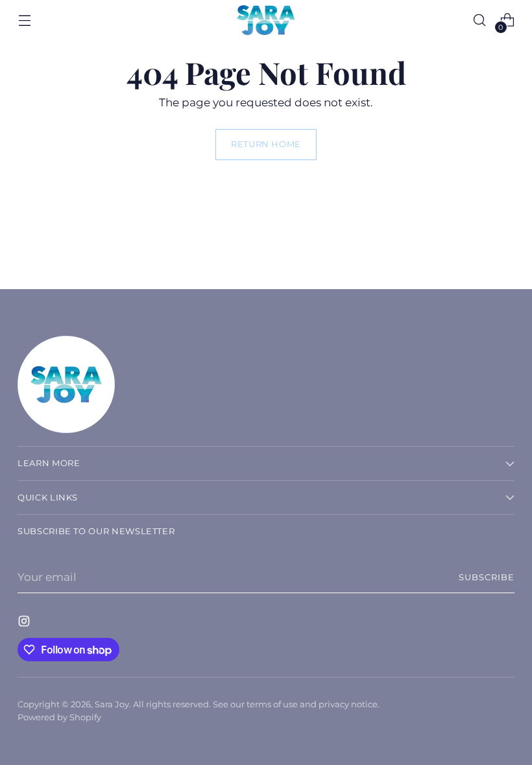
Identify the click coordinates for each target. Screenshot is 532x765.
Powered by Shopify (59, 717)
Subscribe (486, 577)
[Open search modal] (479, 20)
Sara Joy (112, 704)
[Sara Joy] (266, 20)
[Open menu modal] (24, 20)
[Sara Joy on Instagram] (25, 623)
